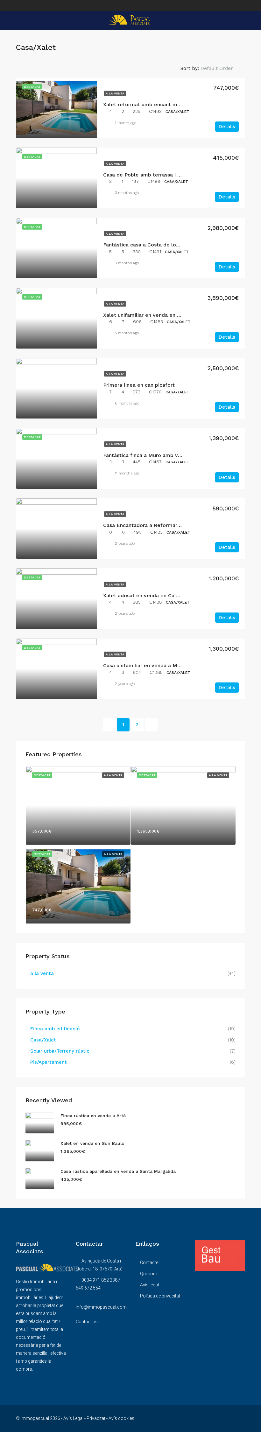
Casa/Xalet (43, 1040)
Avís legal (149, 1284)
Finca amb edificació (55, 1029)
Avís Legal (73, 1418)
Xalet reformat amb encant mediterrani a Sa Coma (166, 104)
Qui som (148, 1273)
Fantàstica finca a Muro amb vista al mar (153, 455)
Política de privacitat (160, 1295)
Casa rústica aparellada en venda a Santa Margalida (118, 1171)
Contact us (87, 1321)
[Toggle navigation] (19, 5)
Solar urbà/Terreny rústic (59, 1051)
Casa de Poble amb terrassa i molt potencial (158, 175)
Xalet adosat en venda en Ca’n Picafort (151, 595)
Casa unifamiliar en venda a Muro (144, 665)
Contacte (149, 1262)
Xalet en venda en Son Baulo (92, 1143)
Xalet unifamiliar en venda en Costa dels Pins (159, 315)
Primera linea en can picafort (139, 385)
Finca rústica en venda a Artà (93, 1115)
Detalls (227, 126)
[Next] (151, 724)
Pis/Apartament (48, 1062)
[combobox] (222, 68)
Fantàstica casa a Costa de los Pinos (148, 245)
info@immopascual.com (101, 1307)
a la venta (115, 93)
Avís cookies (121, 1418)
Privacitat (96, 1418)
